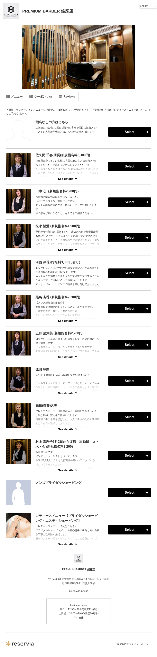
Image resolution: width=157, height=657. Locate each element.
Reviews (69, 96)
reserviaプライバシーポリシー (134, 644)
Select (129, 132)
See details (65, 178)
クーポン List (43, 96)
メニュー (17, 96)
